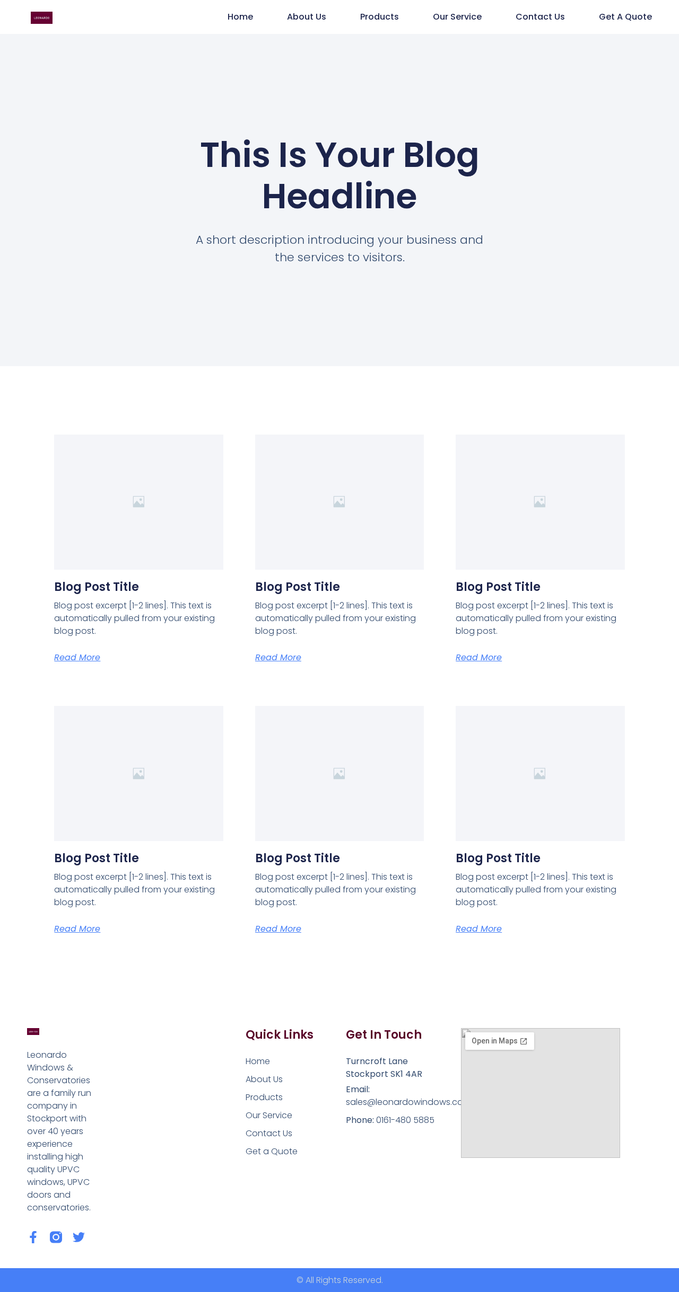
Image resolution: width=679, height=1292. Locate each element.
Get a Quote (625, 17)
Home (240, 17)
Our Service (457, 17)
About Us (306, 17)
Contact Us (540, 17)
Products (379, 17)
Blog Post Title (96, 587)
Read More (77, 657)
